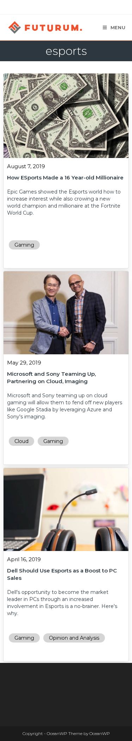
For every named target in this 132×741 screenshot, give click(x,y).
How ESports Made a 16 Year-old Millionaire (65, 177)
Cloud (21, 441)
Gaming (24, 245)
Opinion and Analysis (74, 638)
